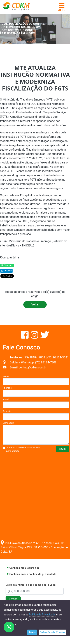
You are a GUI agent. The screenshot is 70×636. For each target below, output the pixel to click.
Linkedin (7, 271)
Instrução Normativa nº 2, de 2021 (21, 158)
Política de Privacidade (42, 614)
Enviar (62, 449)
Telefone (7, 388)
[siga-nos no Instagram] (35, 337)
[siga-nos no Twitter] (44, 337)
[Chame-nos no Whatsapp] (9, 627)
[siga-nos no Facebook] (25, 337)
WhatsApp (8, 265)
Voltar (35, 304)
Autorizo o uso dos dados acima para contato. (23, 449)
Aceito (32, 632)
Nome (6, 376)
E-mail (6, 399)
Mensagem (8, 423)
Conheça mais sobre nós (24, 567)
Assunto (7, 411)
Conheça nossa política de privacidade (32, 574)
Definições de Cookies (52, 632)
